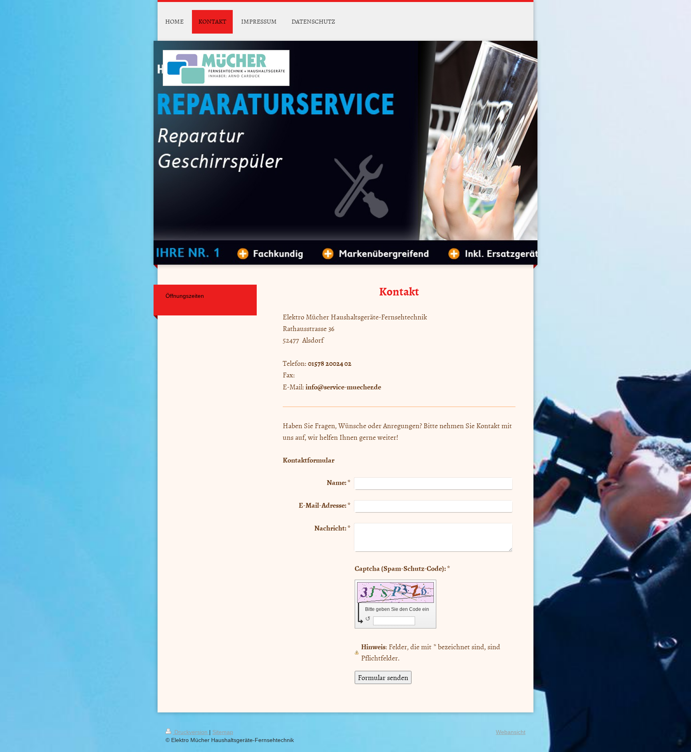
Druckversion (191, 732)
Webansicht (510, 732)
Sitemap (222, 732)
